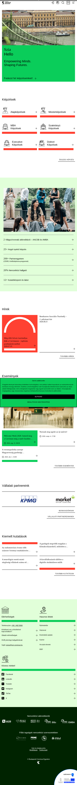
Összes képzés (66, 160)
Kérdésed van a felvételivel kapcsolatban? (11, 630)
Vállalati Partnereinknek (61, 516)
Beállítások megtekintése (38, 402)
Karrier (42, 640)
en (68, 2)
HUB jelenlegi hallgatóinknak (12, 640)
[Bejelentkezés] (52, 3)
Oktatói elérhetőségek (9, 635)
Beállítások (33, 750)
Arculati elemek (45, 644)
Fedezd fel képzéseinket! (18, 78)
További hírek (67, 356)
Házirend (43, 630)
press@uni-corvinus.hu (14, 645)
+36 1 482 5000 (17, 625)
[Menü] (73, 3)
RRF (41, 649)
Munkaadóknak (66, 511)
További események (64, 466)
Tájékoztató (43, 750)
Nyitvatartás (44, 625)
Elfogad (38, 396)
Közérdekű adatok (46, 635)
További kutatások (64, 574)
